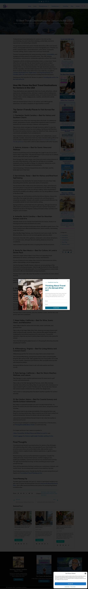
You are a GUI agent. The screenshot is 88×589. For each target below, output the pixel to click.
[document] (44, 294)
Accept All (70, 583)
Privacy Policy (73, 586)
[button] (85, 573)
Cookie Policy (67, 586)
